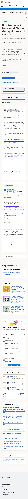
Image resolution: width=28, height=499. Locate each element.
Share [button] (18, 38)
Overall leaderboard (21, 393)
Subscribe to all (14, 365)
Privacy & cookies (6, 484)
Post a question (14, 9)
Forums (16, 12)
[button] (26, 5)
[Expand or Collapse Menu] (2, 6)
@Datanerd (8, 117)
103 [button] (20, 42)
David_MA (13, 376)
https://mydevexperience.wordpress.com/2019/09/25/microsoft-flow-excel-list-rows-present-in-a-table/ (14, 141)
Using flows (8, 361)
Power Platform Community (14, 6)
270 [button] (17, 376)
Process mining (9, 353)
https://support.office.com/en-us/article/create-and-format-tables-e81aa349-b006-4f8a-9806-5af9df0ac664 (14, 207)
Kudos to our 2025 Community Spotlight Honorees (17, 298)
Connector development (11, 343)
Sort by (4, 102)
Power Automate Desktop (11, 348)
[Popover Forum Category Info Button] (4, 332)
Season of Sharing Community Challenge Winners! (18, 288)
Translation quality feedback (12, 356)
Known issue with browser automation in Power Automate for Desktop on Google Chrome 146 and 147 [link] (14, 410)
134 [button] (16, 387)
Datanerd (17, 42)
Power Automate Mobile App (12, 351)
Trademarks (5, 489)
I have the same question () (10, 82)
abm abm (9, 109)
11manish (12, 382)
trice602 (12, 387)
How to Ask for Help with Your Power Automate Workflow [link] (12, 429)
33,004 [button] (15, 109)
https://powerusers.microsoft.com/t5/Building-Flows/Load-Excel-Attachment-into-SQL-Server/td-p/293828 (14, 155)
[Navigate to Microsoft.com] (5, 2)
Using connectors (14, 72)
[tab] (13, 98)
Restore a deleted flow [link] (10, 438)
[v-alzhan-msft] (5, 189)
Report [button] (24, 38)
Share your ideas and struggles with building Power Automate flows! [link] (12, 417)
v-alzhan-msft (10, 189)
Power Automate (22, 12)
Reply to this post (8, 78)
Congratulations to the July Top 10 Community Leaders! (17, 308)
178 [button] (17, 382)
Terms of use (5, 487)
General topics (9, 346)
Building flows (9, 340)
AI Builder (7, 338)
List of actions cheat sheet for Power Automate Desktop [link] (12, 442)
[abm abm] (5, 110)
